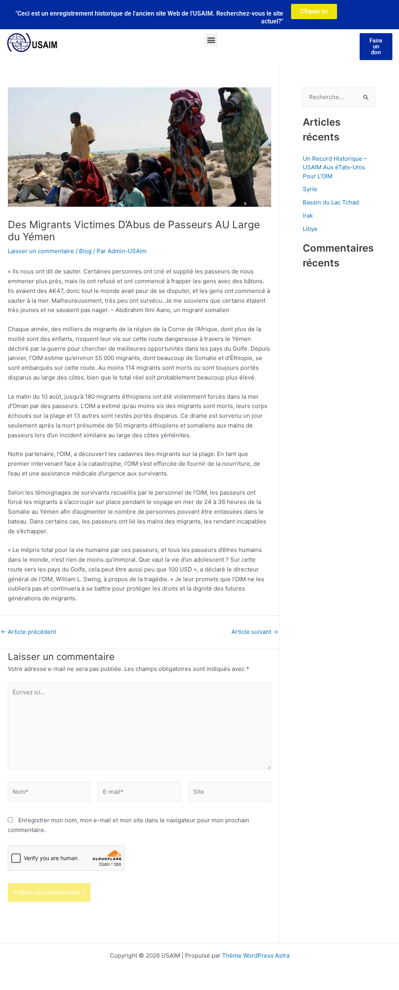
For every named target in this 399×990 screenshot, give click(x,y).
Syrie (310, 189)
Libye (310, 228)
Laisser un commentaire (41, 251)
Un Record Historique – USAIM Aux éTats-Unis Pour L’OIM (335, 167)
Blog (85, 251)
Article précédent (28, 632)
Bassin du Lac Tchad (331, 202)
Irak (308, 215)
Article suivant (254, 632)
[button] (211, 39)
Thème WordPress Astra (256, 955)
